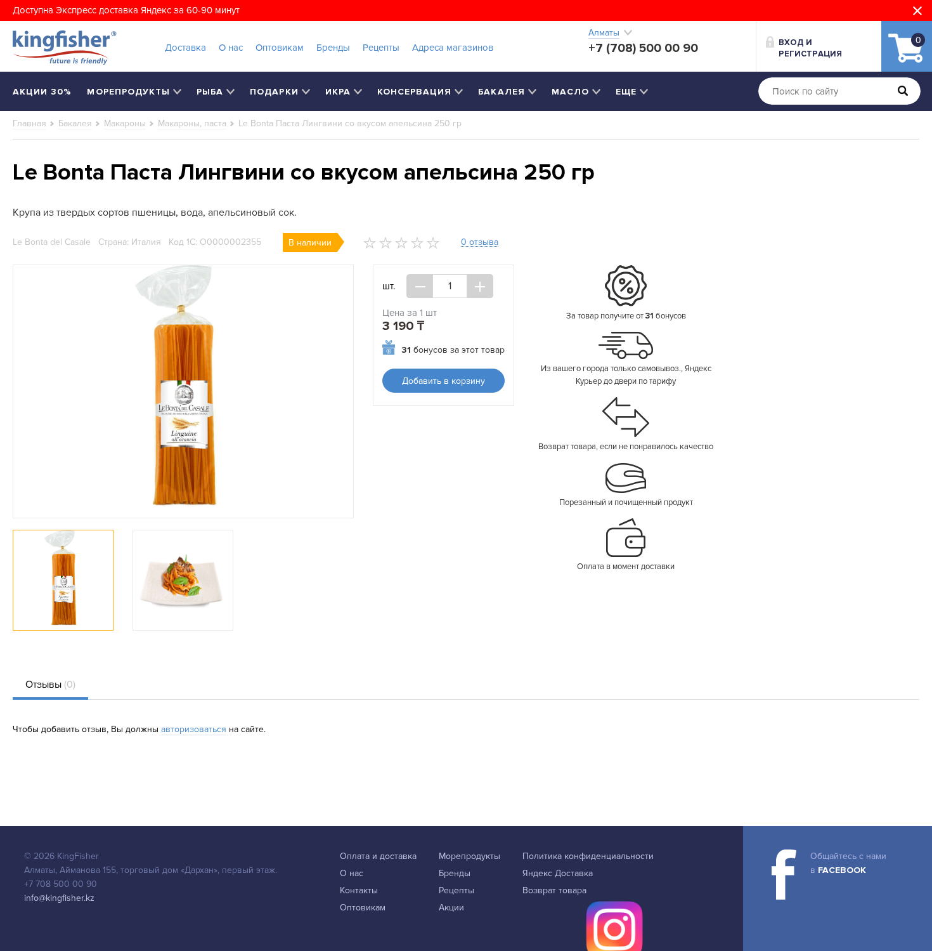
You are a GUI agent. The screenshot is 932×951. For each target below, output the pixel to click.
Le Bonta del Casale (52, 242)
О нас (231, 47)
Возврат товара (554, 890)
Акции (451, 907)
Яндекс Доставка (557, 873)
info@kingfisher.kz (59, 898)
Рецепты (381, 47)
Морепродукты (469, 856)
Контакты (359, 890)
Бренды (333, 47)
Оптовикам (280, 47)
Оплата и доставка (378, 856)
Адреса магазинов (452, 47)
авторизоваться (193, 729)
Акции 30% (42, 91)
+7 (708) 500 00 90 (643, 48)
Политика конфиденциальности (588, 856)
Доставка (185, 47)
